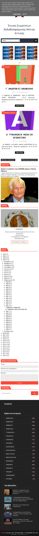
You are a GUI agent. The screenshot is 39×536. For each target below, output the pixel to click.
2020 (4, 337)
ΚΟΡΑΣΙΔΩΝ (10, 447)
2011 (4, 353)
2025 (4, 256)
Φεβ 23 (8, 287)
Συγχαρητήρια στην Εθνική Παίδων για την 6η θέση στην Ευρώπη (22, 514)
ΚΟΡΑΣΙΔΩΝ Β (10, 450)
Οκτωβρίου (7, 265)
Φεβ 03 (8, 326)
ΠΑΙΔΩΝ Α (9, 464)
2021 (4, 335)
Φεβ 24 (8, 285)
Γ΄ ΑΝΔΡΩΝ (7, 67)
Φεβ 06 (8, 320)
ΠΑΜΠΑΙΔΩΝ (10, 475)
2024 (4, 258)
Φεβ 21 (8, 291)
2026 (4, 254)
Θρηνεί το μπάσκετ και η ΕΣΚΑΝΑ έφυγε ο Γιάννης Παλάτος (21, 491)
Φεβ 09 (8, 315)
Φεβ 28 (8, 282)
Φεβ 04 (8, 324)
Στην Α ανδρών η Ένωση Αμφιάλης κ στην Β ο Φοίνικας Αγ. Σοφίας (23, 521)
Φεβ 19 (8, 294)
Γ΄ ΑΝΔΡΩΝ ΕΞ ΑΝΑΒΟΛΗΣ (19, 89)
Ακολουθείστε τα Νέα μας (19, 242)
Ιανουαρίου (7, 331)
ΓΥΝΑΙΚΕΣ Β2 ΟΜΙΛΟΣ (9, 113)
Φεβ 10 (8, 313)
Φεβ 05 (8, 322)
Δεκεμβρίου (7, 261)
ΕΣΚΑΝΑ (3, 533)
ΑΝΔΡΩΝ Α (9, 418)
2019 (4, 339)
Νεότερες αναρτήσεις (8, 160)
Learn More (17, 14)
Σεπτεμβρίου (8, 267)
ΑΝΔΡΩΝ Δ (9, 429)
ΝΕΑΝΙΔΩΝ (9, 461)
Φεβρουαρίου (8, 280)
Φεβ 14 (8, 302)
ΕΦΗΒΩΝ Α (9, 436)
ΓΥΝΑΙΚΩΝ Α (10, 432)
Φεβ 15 (8, 300)
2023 (4, 259)
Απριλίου (7, 276)
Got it (25, 14)
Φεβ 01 (8, 329)
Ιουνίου (6, 272)
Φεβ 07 (8, 318)
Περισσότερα (19, 105)
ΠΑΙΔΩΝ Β (9, 468)
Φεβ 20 (8, 293)
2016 (4, 344)
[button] (19, 62)
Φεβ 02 (8, 328)
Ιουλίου (6, 271)
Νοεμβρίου (7, 263)
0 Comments (23, 92)
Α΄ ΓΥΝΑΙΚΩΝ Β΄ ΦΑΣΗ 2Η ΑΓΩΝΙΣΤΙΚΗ (16, 309)
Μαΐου (6, 274)
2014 (4, 348)
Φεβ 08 (8, 317)
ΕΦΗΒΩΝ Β (9, 439)
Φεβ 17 (8, 296)
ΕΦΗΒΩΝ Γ (9, 443)
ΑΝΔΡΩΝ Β (9, 421)
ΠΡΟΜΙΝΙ (9, 479)
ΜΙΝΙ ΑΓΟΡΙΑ (10, 454)
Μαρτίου (7, 278)
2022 (4, 333)
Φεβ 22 (8, 289)
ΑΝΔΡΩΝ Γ (9, 425)
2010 (4, 355)
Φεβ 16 (8, 298)
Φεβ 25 (8, 283)
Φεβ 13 (8, 304)
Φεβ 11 (8, 311)
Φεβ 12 (8, 306)
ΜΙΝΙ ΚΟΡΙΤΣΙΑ (11, 457)
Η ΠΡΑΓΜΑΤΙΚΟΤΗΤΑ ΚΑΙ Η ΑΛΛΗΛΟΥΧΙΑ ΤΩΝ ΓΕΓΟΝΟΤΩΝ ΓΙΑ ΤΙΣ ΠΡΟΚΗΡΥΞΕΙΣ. (23, 499)
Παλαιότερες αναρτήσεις (29, 160)
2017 (4, 342)
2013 (4, 350)
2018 (4, 340)
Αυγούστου (7, 269)
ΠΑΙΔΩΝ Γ (9, 472)
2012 (4, 351)
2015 (4, 346)
